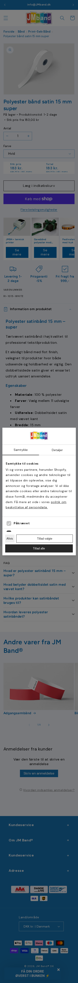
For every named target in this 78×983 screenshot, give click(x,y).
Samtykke (21, 450)
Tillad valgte (44, 538)
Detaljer (57, 450)
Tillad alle (39, 548)
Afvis (9, 538)
